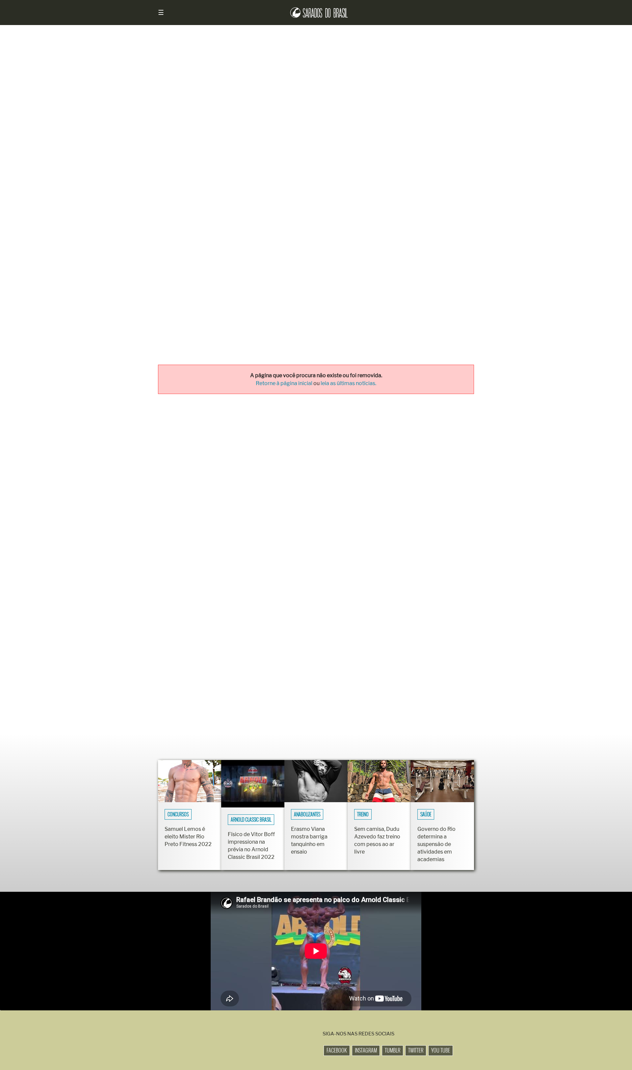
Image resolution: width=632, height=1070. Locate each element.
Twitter (415, 1050)
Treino (363, 814)
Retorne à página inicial (284, 383)
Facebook (337, 1050)
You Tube (440, 1050)
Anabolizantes (307, 814)
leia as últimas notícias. (348, 383)
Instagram (366, 1050)
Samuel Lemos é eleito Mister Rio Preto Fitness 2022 (188, 836)
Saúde (425, 814)
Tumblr (392, 1050)
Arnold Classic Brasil (251, 819)
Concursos (178, 814)
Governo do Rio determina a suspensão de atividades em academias (436, 844)
